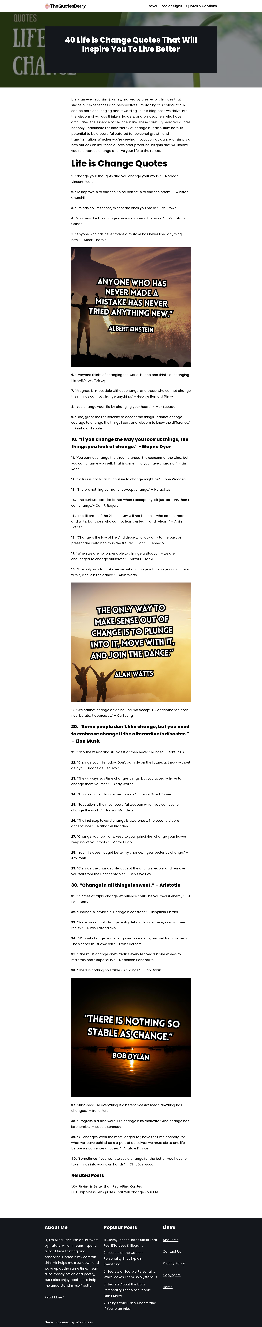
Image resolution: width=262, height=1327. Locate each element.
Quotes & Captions (201, 6)
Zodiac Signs (171, 6)
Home (168, 1287)
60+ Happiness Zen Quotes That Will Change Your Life (114, 1192)
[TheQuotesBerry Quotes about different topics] (66, 6)
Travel (152, 6)
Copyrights (172, 1275)
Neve (49, 1322)
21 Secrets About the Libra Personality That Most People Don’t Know (127, 1290)
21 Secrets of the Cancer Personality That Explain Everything (123, 1258)
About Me (170, 1240)
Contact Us (172, 1251)
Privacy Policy (174, 1263)
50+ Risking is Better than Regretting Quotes (106, 1186)
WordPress (84, 1322)
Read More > (55, 1297)
